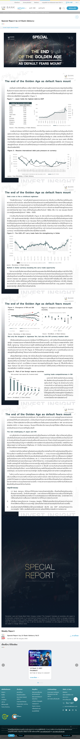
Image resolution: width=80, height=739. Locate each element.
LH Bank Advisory (15, 12)
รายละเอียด (33, 677)
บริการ (3, 702)
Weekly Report (25, 12)
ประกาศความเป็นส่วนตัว (53, 699)
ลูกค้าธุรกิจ (42, 8)
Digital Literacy (36, 706)
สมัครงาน (19, 706)
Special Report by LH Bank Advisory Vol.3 (23, 635)
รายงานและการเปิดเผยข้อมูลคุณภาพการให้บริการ (53, 694)
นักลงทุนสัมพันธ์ (27, 2)
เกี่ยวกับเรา (17, 2)
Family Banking (5, 707)
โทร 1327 (70, 2)
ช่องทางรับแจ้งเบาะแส (68, 694)
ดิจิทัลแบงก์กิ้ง (72, 8)
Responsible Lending (22, 704)
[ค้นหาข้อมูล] (65, 8)
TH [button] (76, 2)
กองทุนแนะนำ (35, 703)
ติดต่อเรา (36, 2)
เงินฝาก (3, 692)
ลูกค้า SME (32, 8)
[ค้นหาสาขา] (61, 8)
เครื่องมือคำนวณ (36, 708)
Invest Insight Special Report (10, 27)
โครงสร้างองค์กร (21, 694)
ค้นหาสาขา (65, 697)
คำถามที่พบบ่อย (67, 699)
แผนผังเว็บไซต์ (35, 711)
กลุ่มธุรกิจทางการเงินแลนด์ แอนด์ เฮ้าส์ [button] (52, 2)
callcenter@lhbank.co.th (70, 706)
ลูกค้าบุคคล (21, 8)
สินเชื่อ (3, 694)
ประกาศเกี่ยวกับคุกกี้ (45, 731)
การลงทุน (3, 699)
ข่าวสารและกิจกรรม (21, 701)
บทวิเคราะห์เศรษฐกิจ (37, 701)
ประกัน (3, 697)
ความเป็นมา (20, 692)
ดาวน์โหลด (75, 636)
